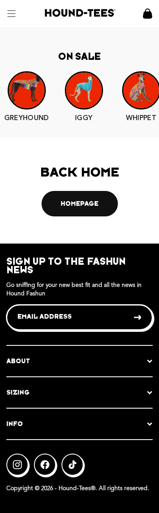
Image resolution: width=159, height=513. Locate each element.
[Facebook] (45, 464)
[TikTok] (72, 464)
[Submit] (138, 317)
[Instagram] (17, 464)
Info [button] (14, 424)
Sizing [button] (18, 392)
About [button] (18, 361)
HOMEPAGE (79, 203)
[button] (11, 13)
